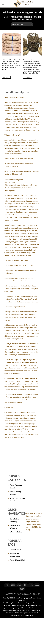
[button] (3, 3)
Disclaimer (12, 593)
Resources (26, 594)
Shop (4, 593)
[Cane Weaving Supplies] (23, 4)
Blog (18, 594)
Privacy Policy (23, 593)
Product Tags (10, 594)
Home (5, 17)
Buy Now (6, 77)
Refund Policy (35, 593)
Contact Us (35, 594)
